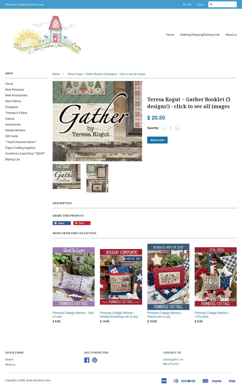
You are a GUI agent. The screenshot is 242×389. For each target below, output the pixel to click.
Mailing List (12, 159)
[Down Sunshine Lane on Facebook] (86, 361)
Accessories (13, 124)
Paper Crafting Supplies (20, 148)
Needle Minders (15, 130)
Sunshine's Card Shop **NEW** (25, 153)
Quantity (153, 128)
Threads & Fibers (16, 113)
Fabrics (10, 119)
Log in (200, 4)
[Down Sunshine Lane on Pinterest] (94, 361)
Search (9, 359)
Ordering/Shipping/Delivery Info (200, 35)
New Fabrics (13, 101)
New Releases (14, 89)
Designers (11, 107)
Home (170, 35)
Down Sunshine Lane (38, 380)
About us (231, 35)
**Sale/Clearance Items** (21, 142)
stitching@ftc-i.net (173, 359)
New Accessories (16, 95)
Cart (189, 4)
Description (62, 203)
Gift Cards (11, 136)
